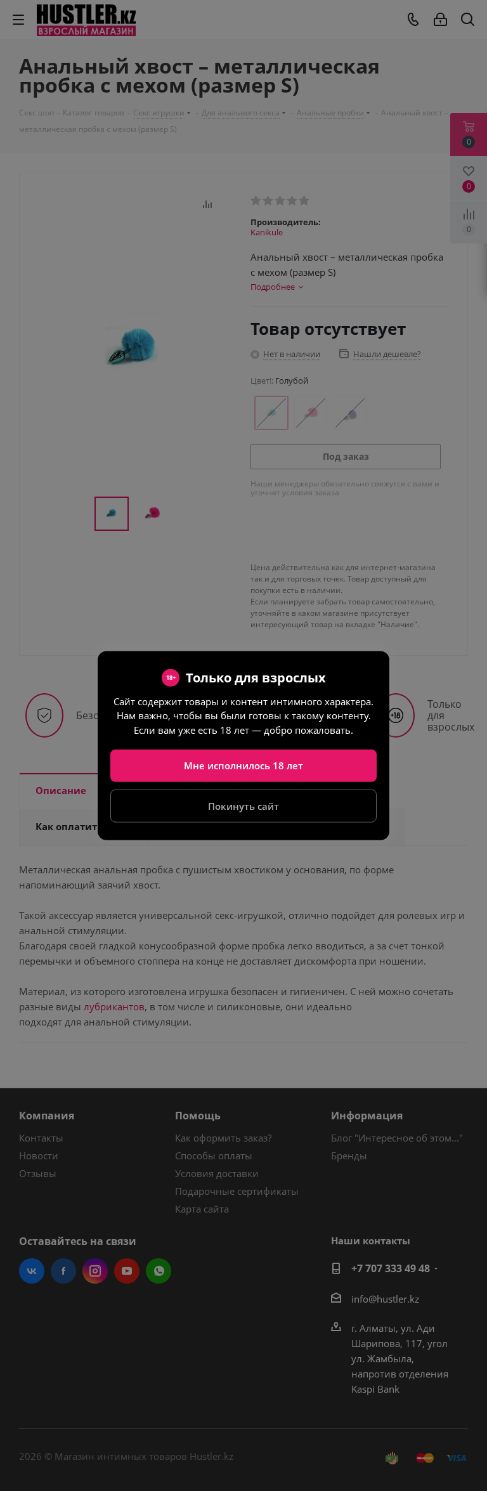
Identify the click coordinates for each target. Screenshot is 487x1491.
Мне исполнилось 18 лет (243, 765)
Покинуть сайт (243, 805)
